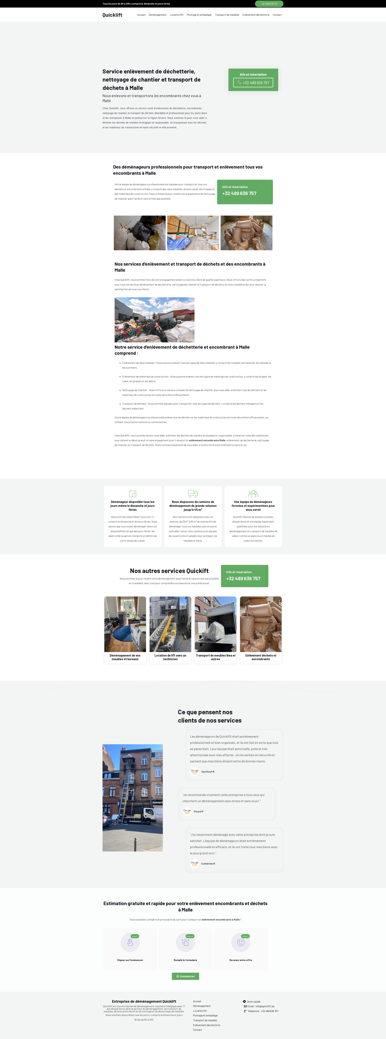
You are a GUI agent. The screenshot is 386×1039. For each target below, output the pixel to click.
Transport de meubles (227, 14)
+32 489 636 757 (239, 193)
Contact (277, 14)
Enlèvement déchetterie (255, 14)
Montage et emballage (199, 14)
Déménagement (157, 14)
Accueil (141, 14)
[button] (269, 3)
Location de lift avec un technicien (170, 657)
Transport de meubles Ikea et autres (216, 657)
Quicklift (112, 14)
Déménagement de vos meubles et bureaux (125, 657)
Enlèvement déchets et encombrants (260, 657)
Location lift (177, 14)
